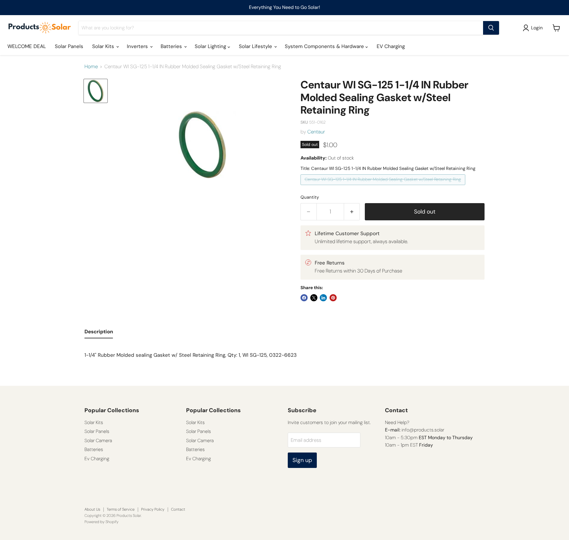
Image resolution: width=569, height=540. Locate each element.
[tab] (98, 333)
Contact (178, 509)
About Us (92, 509)
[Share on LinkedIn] (323, 297)
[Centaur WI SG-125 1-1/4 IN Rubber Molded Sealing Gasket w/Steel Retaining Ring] (384, 186)
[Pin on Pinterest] (333, 297)
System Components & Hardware (325, 46)
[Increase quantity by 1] (352, 211)
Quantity (310, 197)
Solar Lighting (211, 46)
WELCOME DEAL (26, 46)
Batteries (172, 46)
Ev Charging (96, 458)
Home (91, 67)
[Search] (491, 28)
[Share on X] (313, 297)
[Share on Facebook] (304, 297)
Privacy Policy (152, 509)
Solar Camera (98, 440)
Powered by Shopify (101, 521)
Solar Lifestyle (256, 46)
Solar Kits (104, 46)
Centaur (316, 131)
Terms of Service (121, 509)
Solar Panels (69, 46)
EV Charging (391, 46)
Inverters (138, 46)
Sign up (302, 460)
